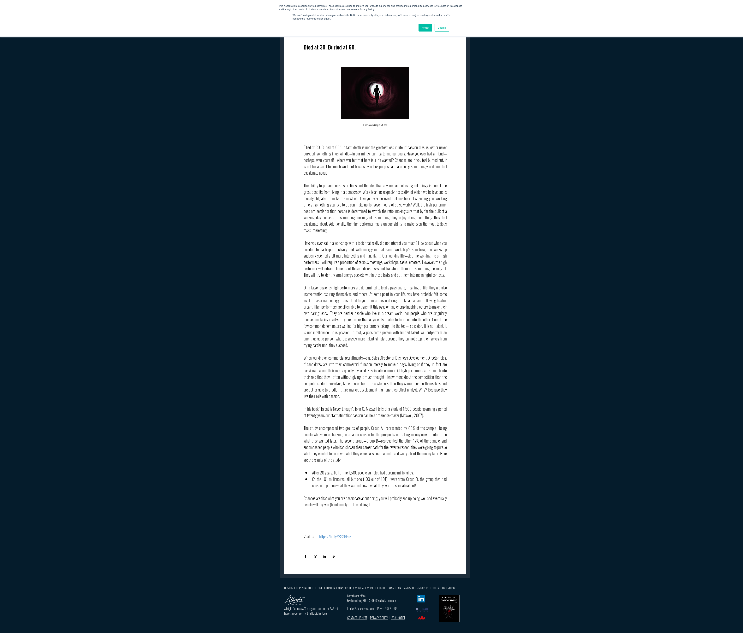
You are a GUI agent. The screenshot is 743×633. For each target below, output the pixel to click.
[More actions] (444, 38)
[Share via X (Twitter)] (315, 556)
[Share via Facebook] (305, 556)
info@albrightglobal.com (362, 608)
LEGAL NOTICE (398, 617)
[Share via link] (334, 556)
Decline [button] (442, 27)
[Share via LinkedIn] (324, 556)
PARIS (391, 588)
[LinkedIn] (421, 598)
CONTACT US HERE (357, 617)
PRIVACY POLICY (379, 617)
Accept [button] (425, 27)
